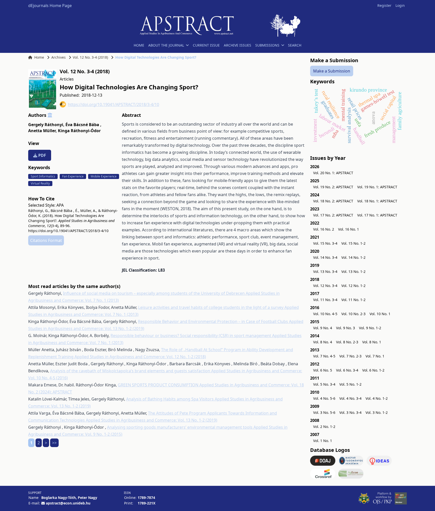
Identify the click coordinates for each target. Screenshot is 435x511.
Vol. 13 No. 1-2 (353, 271)
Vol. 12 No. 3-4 (325, 285)
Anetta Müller (42, 130)
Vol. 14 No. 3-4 (325, 257)
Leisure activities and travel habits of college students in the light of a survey (211, 307)
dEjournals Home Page (50, 5)
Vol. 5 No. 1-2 (350, 384)
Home (39, 57)
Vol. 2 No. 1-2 (324, 426)
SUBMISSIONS (267, 45)
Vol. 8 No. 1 (371, 342)
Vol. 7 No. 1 (375, 356)
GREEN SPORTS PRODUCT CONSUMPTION (158, 385)
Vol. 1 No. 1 (322, 440)
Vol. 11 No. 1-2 (353, 299)
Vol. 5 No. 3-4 (324, 384)
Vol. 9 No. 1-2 (370, 327)
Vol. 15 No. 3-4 (325, 243)
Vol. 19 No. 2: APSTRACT (333, 187)
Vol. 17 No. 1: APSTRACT (377, 215)
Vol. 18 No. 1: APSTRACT (377, 201)
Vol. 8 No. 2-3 (347, 342)
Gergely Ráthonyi (46, 124)
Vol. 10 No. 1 (380, 313)
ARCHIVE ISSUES (237, 45)
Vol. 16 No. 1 (348, 229)
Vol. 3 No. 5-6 (324, 412)
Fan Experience (73, 176)
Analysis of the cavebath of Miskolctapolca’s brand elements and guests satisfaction (130, 371)
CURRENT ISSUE (206, 45)
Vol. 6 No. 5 (322, 370)
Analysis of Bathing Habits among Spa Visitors (170, 399)
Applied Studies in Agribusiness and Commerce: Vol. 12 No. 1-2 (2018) (140, 356)
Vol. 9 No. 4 (322, 327)
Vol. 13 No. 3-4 (325, 271)
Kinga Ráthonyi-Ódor (79, 130)
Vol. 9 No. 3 (345, 327)
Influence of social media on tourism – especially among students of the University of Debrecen (154, 293)
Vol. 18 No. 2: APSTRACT (333, 201)
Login (400, 5)
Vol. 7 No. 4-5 (324, 356)
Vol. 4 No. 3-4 (350, 398)
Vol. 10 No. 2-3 (353, 313)
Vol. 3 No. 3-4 (350, 412)
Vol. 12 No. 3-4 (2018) (90, 57)
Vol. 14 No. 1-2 (353, 257)
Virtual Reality (40, 183)
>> (54, 443)
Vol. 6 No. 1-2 (373, 370)
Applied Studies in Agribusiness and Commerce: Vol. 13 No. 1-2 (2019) (151, 420)
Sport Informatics (43, 176)
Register (384, 5)
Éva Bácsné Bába (83, 124)
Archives (58, 57)
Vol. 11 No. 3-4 (325, 299)
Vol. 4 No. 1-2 (377, 398)
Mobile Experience (104, 176)
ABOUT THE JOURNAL (166, 45)
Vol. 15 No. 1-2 (353, 243)
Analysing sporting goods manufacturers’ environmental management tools (180, 427)
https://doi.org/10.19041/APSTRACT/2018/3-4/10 (113, 104)
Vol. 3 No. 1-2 (377, 412)
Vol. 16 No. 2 (323, 229)
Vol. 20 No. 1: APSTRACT (333, 172)
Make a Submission (331, 71)
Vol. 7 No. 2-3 (350, 356)
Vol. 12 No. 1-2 (353, 285)
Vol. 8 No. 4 (322, 342)
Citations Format (46, 240)
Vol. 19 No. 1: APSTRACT (377, 187)
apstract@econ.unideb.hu (68, 503)
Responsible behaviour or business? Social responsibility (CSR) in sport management (191, 335)
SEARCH (294, 45)
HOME (139, 45)
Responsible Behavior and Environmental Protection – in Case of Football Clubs (213, 321)
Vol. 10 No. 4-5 (325, 313)
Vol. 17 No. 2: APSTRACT (333, 215)
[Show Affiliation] (50, 115)
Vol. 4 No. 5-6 (324, 398)
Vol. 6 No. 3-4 (347, 370)
